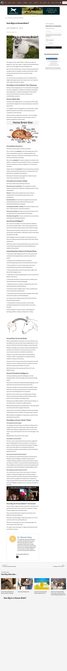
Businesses (36, 2)
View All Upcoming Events (51, 54)
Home (5, 2)
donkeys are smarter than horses (18, 472)
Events (30, 2)
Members (44, 2)
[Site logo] (2, 2)
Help (48, 2)
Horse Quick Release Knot (23, 591)
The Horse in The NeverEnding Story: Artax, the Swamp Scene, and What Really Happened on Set (58, 593)
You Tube (9, 2)
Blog (41, 2)
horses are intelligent (14, 223)
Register (57, 2)
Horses (14, 2)
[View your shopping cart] (60, 2)
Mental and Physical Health (19, 17)
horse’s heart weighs (13, 441)
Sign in (54, 2)
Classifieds (25, 2)
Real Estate (19, 2)
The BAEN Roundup (11, 17)
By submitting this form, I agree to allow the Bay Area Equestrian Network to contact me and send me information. (53, 35)
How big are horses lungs (21, 435)
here (28, 554)
